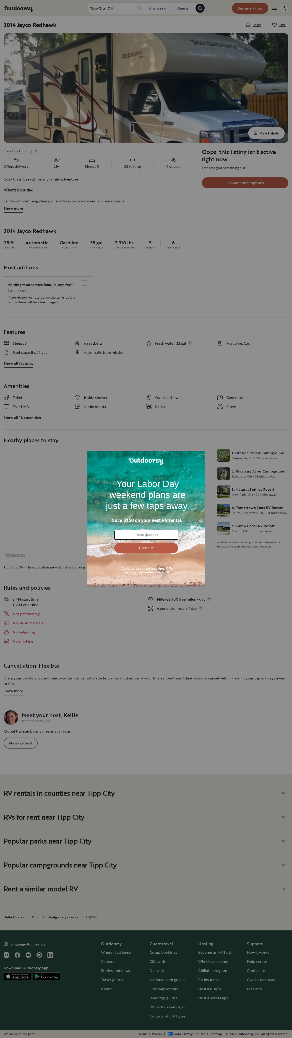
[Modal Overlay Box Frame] (146, 519)
